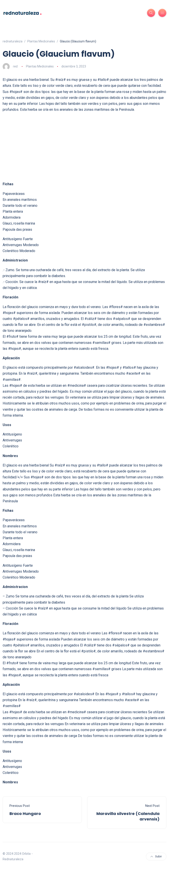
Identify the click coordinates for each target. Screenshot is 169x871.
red (15, 66)
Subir (158, 856)
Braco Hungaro (25, 813)
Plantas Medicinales (40, 66)
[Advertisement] (84, 147)
